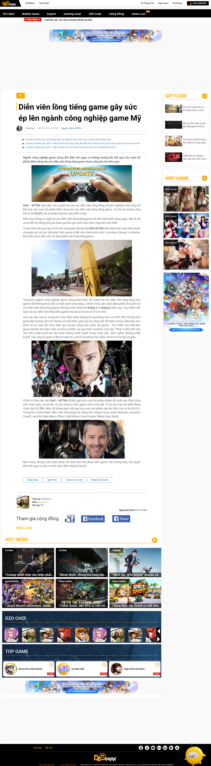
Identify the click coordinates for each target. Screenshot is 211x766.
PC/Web (9, 550)
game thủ (52, 480)
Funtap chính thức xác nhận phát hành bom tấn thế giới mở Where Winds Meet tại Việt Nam (54, 20)
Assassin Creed (74, 480)
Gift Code (95, 13)
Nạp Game (163, 3)
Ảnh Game (177, 178)
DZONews (30, 3)
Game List (138, 13)
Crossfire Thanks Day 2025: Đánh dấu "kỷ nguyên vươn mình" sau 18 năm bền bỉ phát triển (68, 139)
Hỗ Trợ (48, 748)
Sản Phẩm (44, 3)
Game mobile (11, 581)
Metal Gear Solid (99, 480)
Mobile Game (30, 13)
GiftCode (176, 96)
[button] (158, 639)
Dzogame (42, 502)
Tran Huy (30, 128)
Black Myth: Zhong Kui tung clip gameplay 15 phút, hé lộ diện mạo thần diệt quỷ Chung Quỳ (148, 20)
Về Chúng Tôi (147, 3)
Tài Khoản (177, 3)
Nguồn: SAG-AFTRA (71, 128)
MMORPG (46, 499)
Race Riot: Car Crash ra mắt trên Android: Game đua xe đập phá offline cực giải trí (136, 606)
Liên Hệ (37, 748)
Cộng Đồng (116, 13)
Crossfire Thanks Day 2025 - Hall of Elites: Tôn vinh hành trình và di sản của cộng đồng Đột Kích (70, 147)
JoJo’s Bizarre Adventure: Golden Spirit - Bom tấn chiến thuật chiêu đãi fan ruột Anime (30, 606)
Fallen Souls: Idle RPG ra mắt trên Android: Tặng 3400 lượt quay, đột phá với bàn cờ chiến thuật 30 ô (83, 606)
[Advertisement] (105, 68)
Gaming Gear (72, 13)
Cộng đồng (32, 480)
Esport (51, 13)
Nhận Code (192, 108)
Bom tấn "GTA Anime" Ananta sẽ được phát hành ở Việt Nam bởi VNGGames (136, 575)
